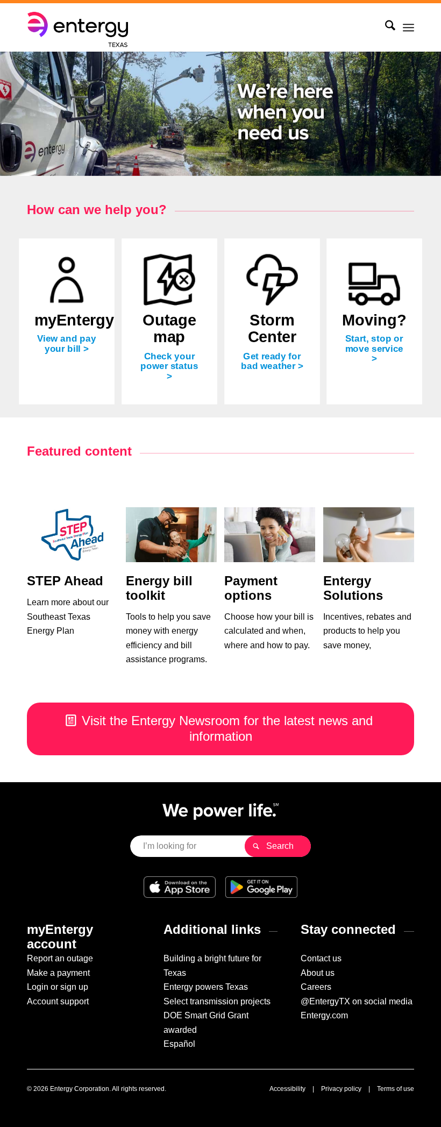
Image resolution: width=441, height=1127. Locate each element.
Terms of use (395, 1089)
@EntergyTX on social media (356, 1001)
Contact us (321, 958)
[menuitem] (384, 27)
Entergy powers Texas (205, 986)
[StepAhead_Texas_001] (72, 535)
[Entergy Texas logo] (79, 27)
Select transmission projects (217, 1001)
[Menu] (408, 27)
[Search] (384, 27)
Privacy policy (341, 1089)
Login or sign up (57, 986)
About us (318, 972)
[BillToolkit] (171, 535)
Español (179, 1043)
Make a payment (58, 972)
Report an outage (60, 958)
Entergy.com (324, 1015)
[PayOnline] (269, 535)
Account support (58, 1001)
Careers (316, 986)
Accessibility (287, 1089)
